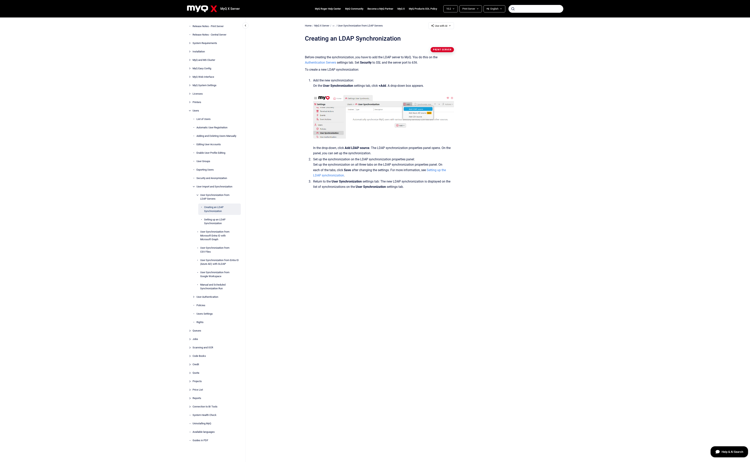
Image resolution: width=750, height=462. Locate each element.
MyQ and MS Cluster (204, 59)
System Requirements (205, 43)
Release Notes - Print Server (208, 26)
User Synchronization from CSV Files (214, 249)
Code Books (199, 355)
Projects (197, 381)
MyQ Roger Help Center (328, 8)
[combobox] (536, 9)
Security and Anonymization (211, 178)
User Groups (203, 161)
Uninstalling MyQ (202, 423)
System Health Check (204, 415)
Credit (196, 364)
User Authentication (207, 296)
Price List (198, 389)
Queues (197, 330)
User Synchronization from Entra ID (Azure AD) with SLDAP (219, 262)
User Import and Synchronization (214, 186)
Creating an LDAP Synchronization (214, 209)
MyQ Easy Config (202, 68)
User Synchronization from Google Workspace (214, 274)
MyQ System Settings (204, 85)
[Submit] (513, 9)
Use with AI (441, 25)
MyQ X (401, 8)
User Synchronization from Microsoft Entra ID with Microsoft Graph (214, 235)
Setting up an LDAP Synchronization (214, 221)
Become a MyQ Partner (380, 8)
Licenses (198, 93)
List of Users (203, 119)
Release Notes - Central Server (209, 34)
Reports (197, 398)
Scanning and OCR (203, 347)
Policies (200, 305)
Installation (199, 51)
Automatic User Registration (211, 127)
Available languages (204, 431)
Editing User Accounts (208, 144)
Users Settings (204, 313)
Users (196, 110)
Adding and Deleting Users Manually (216, 135)
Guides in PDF (200, 440)
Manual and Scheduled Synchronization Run (212, 286)
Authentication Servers (320, 62)
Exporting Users (205, 169)
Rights (200, 322)
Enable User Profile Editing (210, 152)
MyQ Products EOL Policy (423, 8)
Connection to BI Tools (205, 406)
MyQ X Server (230, 9)
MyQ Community (354, 8)
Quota (196, 372)
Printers (197, 102)
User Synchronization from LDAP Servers (214, 197)
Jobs (195, 339)
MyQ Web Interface (203, 76)
